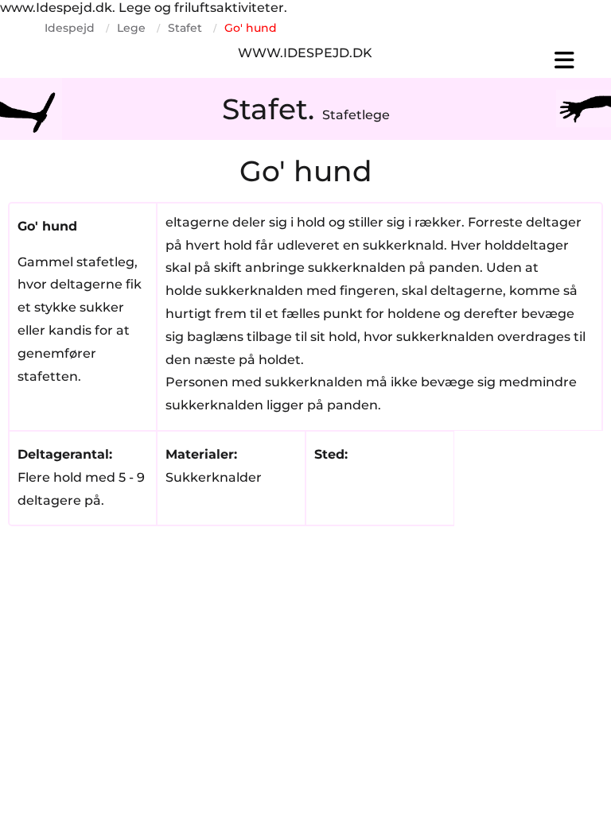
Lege (131, 28)
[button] (493, 60)
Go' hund (250, 28)
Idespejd (70, 28)
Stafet (185, 28)
